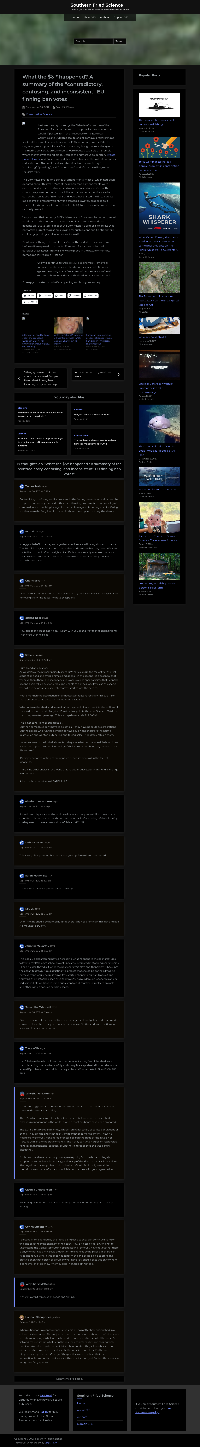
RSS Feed (46, 1395)
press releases (31, 159)
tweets (110, 154)
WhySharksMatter (37, 1093)
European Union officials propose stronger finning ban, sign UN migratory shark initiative (40, 442)
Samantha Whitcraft (38, 1007)
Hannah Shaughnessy (39, 1317)
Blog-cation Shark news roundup (92, 414)
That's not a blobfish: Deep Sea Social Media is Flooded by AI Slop (157, 450)
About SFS (89, 17)
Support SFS (121, 17)
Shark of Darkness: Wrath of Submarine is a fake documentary (156, 388)
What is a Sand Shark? (152, 337)
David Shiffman (65, 107)
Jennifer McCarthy (37, 945)
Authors (104, 17)
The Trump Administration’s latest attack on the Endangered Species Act (159, 300)
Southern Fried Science (97, 5)
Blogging (23, 408)
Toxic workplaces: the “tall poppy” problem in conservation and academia (159, 166)
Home (75, 17)
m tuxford (31, 531)
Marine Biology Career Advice (157, 489)
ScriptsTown (51, 1443)
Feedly (44, 1411)
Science (47, 114)
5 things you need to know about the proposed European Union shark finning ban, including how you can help (36, 341)
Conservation (34, 114)
